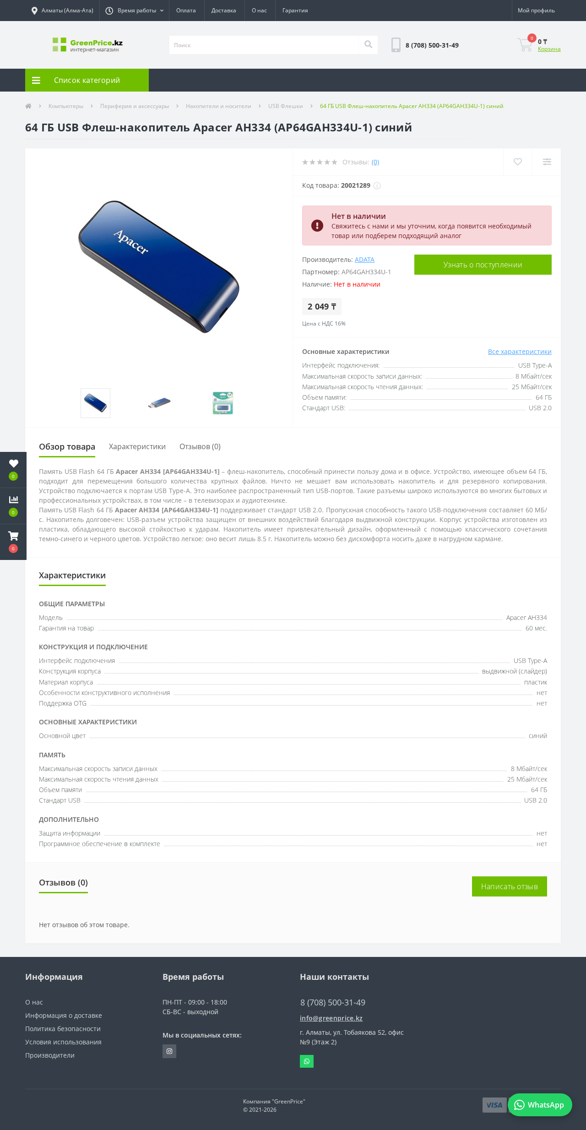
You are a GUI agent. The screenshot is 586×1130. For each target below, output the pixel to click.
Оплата (186, 10)
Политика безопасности (63, 1028)
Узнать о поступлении (483, 265)
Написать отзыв (509, 886)
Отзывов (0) (200, 446)
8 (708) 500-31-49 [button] (332, 1002)
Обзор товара (67, 446)
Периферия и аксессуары (134, 106)
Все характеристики (520, 351)
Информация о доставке (63, 1015)
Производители (50, 1055)
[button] (134, 10)
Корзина (549, 49)
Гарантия (295, 10)
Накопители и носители (218, 106)
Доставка (224, 10)
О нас (259, 10)
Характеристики (137, 446)
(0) (375, 162)
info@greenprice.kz (331, 1018)
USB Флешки (285, 106)
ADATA (364, 259)
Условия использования (63, 1042)
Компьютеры (66, 106)
